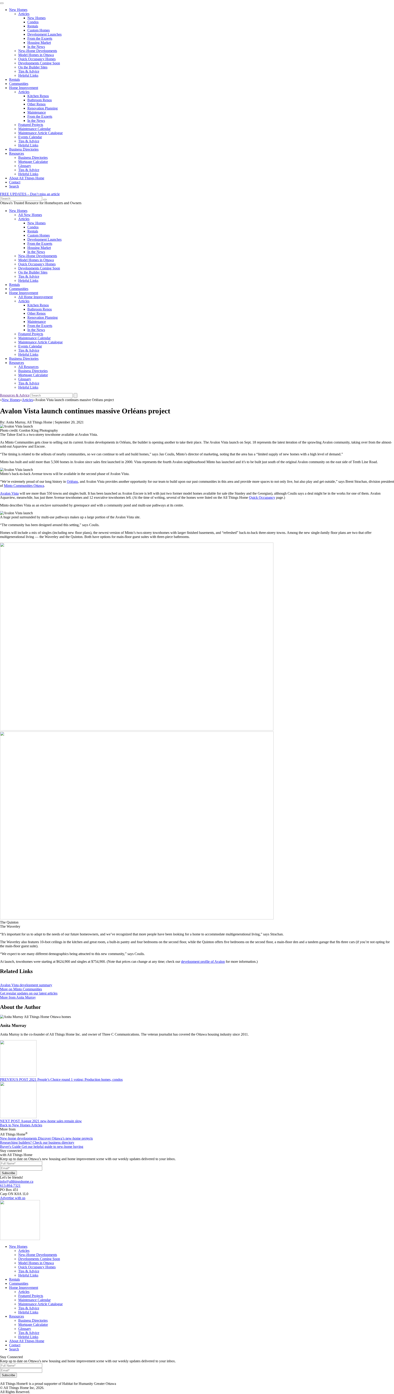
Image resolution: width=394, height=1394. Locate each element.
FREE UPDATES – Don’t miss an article (30, 194)
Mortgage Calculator (33, 162)
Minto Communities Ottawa (24, 486)
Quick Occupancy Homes (37, 59)
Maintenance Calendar (34, 129)
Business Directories (24, 149)
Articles (23, 14)
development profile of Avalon (203, 961)
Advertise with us (12, 1198)
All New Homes (30, 215)
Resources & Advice (15, 395)
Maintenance (36, 112)
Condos (33, 22)
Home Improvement (23, 88)
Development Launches (44, 34)
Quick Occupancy (262, 497)
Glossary (24, 166)
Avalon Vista (9, 493)
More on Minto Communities (21, 989)
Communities (18, 84)
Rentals (32, 26)
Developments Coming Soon (39, 63)
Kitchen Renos (38, 96)
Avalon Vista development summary (26, 985)
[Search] (45, 199)
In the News (36, 47)
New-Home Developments (37, 51)
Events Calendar (30, 137)
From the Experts (39, 38)
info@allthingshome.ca (16, 1181)
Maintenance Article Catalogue (40, 133)
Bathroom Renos (39, 100)
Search (14, 186)
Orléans (72, 481)
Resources (16, 153)
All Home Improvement (35, 297)
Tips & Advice (28, 71)
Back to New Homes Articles (21, 1125)
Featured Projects (30, 125)
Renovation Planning (42, 108)
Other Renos (36, 104)
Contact (14, 182)
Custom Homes (38, 30)
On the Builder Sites (32, 67)
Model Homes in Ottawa (36, 55)
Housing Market (39, 42)
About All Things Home (26, 178)
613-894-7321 (10, 1186)
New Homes (18, 10)
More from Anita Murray (18, 997)
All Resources (28, 367)
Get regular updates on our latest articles (28, 993)
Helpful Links (28, 75)
